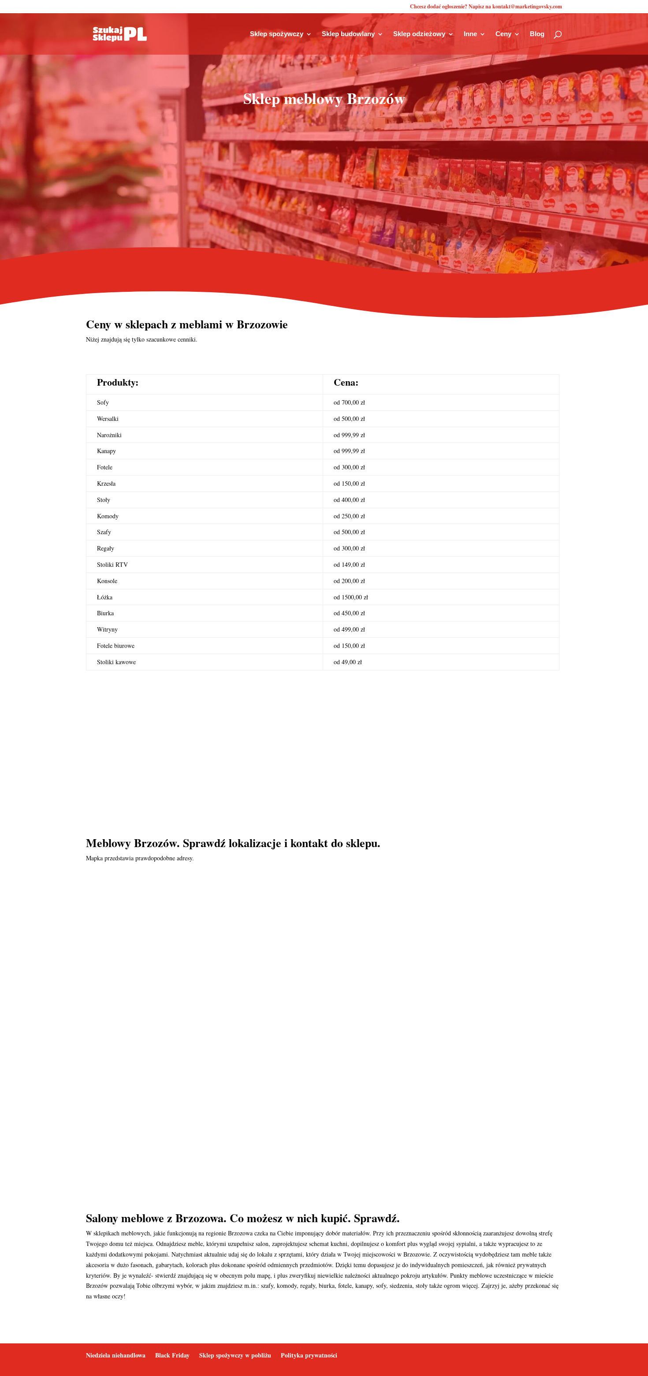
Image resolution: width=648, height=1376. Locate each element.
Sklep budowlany (348, 34)
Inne (470, 34)
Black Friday (172, 1355)
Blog (537, 34)
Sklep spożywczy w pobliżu (235, 1355)
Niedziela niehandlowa (115, 1355)
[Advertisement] (324, 185)
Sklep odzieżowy (419, 34)
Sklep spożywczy (276, 34)
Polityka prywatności (309, 1355)
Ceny (503, 34)
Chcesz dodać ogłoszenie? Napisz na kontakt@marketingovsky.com (486, 7)
